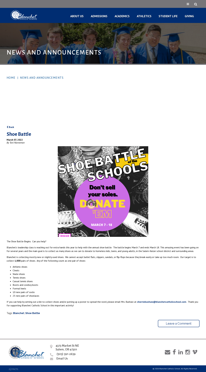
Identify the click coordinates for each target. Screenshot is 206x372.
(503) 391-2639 (66, 354)
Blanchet (18, 313)
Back (11, 127)
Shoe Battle (32, 313)
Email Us (62, 358)
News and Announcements (41, 77)
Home (11, 77)
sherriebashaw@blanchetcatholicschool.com (161, 301)
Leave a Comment (178, 323)
